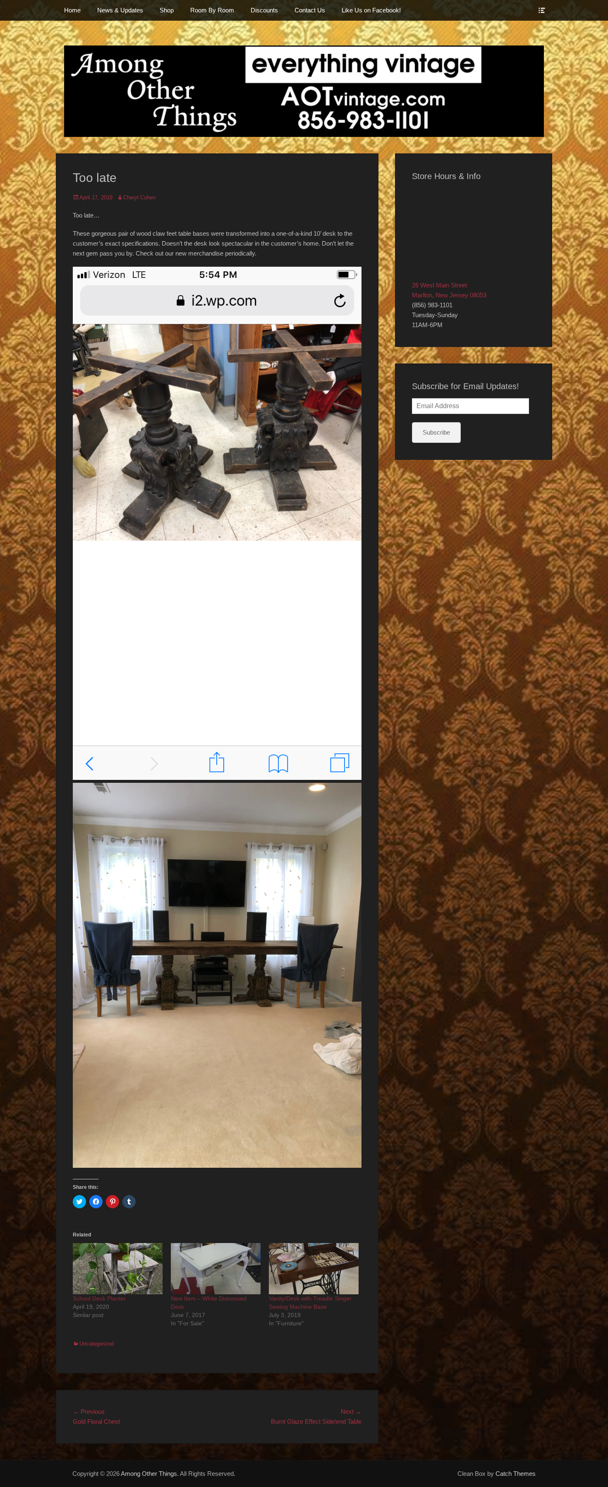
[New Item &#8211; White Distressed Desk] (216, 1268)
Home (72, 10)
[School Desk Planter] (118, 1268)
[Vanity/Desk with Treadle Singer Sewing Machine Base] (314, 1268)
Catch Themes (515, 1473)
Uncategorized (96, 1344)
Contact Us (309, 10)
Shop (167, 10)
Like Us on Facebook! (371, 10)
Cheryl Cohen (139, 197)
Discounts (264, 10)
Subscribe (436, 432)
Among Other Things (149, 1473)
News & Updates (120, 10)
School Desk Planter (99, 1298)
